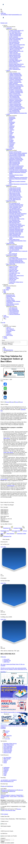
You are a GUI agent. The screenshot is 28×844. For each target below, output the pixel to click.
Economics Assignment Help (15, 106)
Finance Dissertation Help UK (16, 205)
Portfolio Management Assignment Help (18, 184)
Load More (3, 728)
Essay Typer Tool (16, 530)
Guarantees (8, 331)
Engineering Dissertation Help (16, 230)
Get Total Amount (4, 521)
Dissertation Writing (10, 200)
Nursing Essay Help (13, 270)
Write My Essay (12, 274)
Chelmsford (12, 126)
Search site (4, 342)
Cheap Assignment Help (14, 57)
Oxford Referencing (13, 313)
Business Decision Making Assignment (18, 153)
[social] (4, 790)
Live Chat (7, 738)
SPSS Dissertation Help (14, 235)
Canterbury (11, 129)
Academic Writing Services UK (16, 30)
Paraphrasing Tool (10, 294)
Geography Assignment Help (15, 79)
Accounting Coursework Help (16, 245)
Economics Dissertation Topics (16, 204)
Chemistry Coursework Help (15, 247)
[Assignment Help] (14, 8)
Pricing (5, 336)
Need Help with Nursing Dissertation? (18, 213)
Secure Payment (4, 792)
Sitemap (2, 797)
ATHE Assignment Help (14, 73)
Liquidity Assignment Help (15, 82)
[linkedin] (5, 399)
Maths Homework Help (14, 193)
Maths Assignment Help (14, 102)
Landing (5, 337)
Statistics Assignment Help (15, 95)
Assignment (9, 28)
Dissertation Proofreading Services (17, 262)
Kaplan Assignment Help (15, 39)
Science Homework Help (15, 195)
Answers (8, 288)
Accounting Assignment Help (16, 167)
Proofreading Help (7, 748)
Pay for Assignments (14, 40)
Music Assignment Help (14, 93)
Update (2, 841)
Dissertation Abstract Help (15, 233)
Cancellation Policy (5, 796)
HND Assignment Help (14, 163)
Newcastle (11, 147)
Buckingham (12, 122)
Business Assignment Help (15, 151)
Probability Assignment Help (15, 89)
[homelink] (4, 347)
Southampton (12, 142)
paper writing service (14, 67)
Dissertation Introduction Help (16, 231)
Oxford (10, 138)
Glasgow (11, 128)
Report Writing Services (14, 61)
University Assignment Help (15, 48)
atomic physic (6, 438)
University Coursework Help (15, 248)
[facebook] (5, 386)
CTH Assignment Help (14, 97)
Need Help (3, 777)
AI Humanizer (9, 302)
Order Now (3, 13)
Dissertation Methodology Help (16, 229)
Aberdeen (11, 145)
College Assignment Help (15, 34)
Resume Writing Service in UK (16, 51)
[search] (1, 10)
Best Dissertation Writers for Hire (16, 218)
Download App (4, 783)
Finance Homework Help (15, 190)
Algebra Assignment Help (15, 105)
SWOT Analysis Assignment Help (17, 44)
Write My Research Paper (15, 56)
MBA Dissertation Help (14, 211)
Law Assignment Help (14, 110)
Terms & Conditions (5, 795)
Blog (4, 291)
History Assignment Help (15, 80)
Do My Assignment (13, 37)
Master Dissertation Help (14, 221)
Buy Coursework (13, 253)
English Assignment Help (15, 78)
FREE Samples (6, 758)
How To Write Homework (15, 191)
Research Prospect (13, 62)
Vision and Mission (10, 330)
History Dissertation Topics (15, 207)
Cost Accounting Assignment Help (17, 154)
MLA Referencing (13, 309)
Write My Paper (12, 279)
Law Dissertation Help (14, 220)
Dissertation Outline (21, 533)
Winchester (11, 144)
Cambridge (11, 123)
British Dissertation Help (14, 227)
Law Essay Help (13, 269)
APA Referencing (13, 307)
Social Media (4, 788)
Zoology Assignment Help (15, 101)
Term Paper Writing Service (15, 60)
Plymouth (11, 140)
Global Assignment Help (14, 53)
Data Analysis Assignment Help (16, 166)
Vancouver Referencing (14, 314)
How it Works (9, 335)
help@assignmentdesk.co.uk (15, 14)
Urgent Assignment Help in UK (16, 47)
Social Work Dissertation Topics (16, 215)
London (11, 133)
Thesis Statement (10, 533)
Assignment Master (13, 58)
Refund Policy (19, 795)
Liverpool (11, 132)
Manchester (11, 136)
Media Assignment (13, 83)
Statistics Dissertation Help (15, 216)
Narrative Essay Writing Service (16, 275)
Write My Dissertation (14, 217)
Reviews (8, 332)
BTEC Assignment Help (14, 69)
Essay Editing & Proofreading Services (18, 258)
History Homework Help (15, 198)
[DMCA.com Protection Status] (8, 810)
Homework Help (7, 752)
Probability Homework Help (15, 196)
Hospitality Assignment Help (15, 168)
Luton (10, 135)
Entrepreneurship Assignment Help (17, 155)
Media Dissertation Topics (15, 212)
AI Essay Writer (10, 298)
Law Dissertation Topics (14, 208)
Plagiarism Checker (10, 296)
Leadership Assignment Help (15, 158)
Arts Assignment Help (14, 96)
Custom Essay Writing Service (16, 282)
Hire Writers (6, 289)
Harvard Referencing (14, 310)
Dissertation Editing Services (15, 260)
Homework (8, 185)
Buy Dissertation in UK (14, 203)
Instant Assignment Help (14, 55)
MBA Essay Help (13, 271)
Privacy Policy (13, 796)
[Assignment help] (14, 21)
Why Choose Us (10, 328)
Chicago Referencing (14, 311)
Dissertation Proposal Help (15, 224)
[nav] (3, 322)
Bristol (10, 120)
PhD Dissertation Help (14, 222)
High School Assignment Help (16, 38)
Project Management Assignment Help (18, 169)
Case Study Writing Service (15, 33)
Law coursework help (14, 249)
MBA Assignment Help (14, 162)
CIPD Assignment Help (14, 49)
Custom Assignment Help (15, 35)
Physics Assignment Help (15, 88)
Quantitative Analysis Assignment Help (18, 171)
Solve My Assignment (14, 43)
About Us (8, 327)
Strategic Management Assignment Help (18, 177)
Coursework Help (10, 243)
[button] (1, 500)
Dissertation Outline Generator (13, 301)
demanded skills (10, 485)
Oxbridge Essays (13, 276)
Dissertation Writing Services (10, 743)
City (2, 765)
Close (11, 344)
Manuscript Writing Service (15, 65)
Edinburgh (11, 127)
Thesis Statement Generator (12, 303)
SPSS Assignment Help (14, 111)
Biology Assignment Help (15, 109)
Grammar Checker (10, 300)
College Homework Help (15, 187)
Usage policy (21, 796)
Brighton (11, 146)
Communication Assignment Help (17, 107)
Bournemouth (12, 118)
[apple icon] (3, 786)
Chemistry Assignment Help (15, 75)
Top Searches (4, 741)
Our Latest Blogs (7, 757)
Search (5, 344)
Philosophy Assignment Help (15, 100)
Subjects (8, 70)
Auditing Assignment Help (15, 74)
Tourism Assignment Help (15, 98)
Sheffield (11, 141)
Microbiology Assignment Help (16, 86)
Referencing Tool (10, 305)
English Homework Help (15, 189)
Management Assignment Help (16, 159)
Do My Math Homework (15, 199)
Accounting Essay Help (14, 273)
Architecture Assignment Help (16, 92)
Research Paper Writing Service (16, 64)
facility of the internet (8, 452)
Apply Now (3, 546)
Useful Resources (5, 755)
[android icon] (9, 786)
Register (3, 23)
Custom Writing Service (14, 46)
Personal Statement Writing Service (17, 66)
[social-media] (5, 390)
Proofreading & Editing (11, 254)
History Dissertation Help (15, 234)
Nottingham (12, 137)
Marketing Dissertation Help (15, 209)
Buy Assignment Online (14, 31)
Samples (8, 287)
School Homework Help (14, 194)
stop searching (4, 479)
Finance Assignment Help (15, 156)
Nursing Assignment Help (15, 87)
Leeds (10, 131)
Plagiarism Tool (7, 528)
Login (6, 23)
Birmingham (12, 117)
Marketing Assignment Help (15, 160)
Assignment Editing (13, 257)
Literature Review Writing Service (17, 225)
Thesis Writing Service (14, 239)
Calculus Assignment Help (15, 104)
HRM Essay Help (13, 267)
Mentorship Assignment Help (15, 84)
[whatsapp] (20, 402)
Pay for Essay (12, 280)
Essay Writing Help (10, 264)
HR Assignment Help (14, 164)
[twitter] (5, 395)
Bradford (11, 119)
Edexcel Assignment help (15, 77)
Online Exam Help (13, 52)
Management (9, 149)
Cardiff (10, 124)
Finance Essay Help (13, 266)
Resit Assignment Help (14, 42)
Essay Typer (9, 297)
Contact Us (8, 334)
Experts (5, 761)
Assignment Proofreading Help (16, 261)
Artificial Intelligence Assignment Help (18, 113)
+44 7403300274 (4, 14)
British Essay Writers (14, 278)
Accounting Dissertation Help (16, 226)
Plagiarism (7, 731)
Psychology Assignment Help (16, 91)
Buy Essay (11, 283)
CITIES (8, 114)
